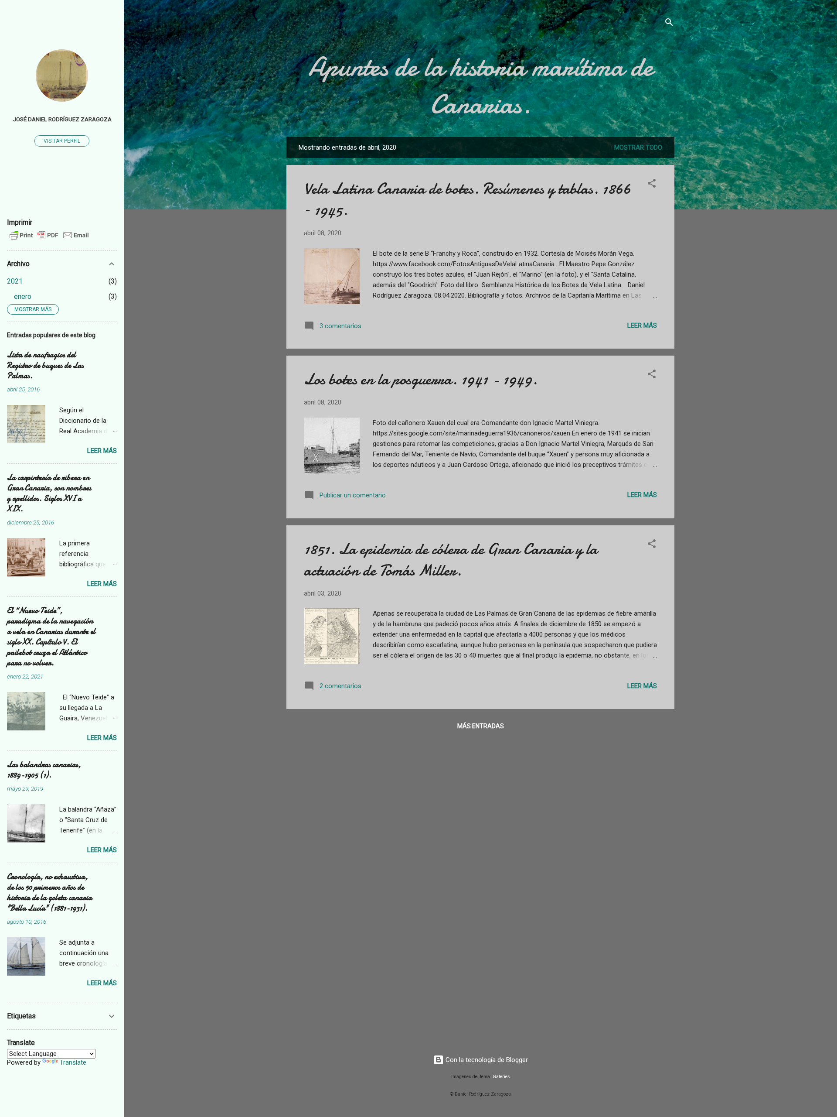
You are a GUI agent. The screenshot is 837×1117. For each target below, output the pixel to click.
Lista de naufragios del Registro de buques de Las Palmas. (45, 365)
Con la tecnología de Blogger (486, 1060)
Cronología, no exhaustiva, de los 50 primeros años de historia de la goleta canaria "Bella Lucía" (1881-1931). (49, 892)
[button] (651, 185)
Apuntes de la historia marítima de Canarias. (480, 85)
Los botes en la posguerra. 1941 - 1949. (421, 379)
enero (22, 296)
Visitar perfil (62, 141)
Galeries (501, 1076)
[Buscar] (669, 23)
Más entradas (480, 726)
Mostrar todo (638, 147)
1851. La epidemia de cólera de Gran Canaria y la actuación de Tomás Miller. (450, 559)
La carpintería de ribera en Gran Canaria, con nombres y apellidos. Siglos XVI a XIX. (49, 493)
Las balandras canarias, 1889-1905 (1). (44, 770)
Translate (73, 1062)
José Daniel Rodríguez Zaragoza (62, 119)
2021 (15, 281)
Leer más (642, 325)
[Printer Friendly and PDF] (49, 239)
